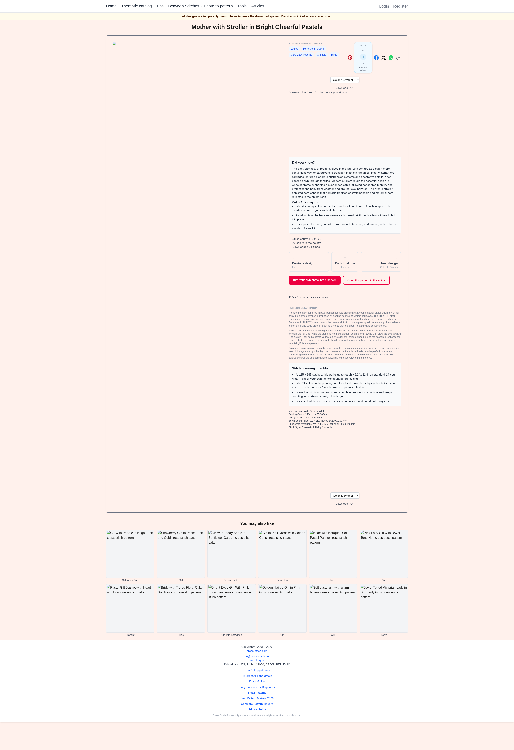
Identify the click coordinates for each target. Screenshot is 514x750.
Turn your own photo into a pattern (315, 279)
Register (400, 6)
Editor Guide (257, 681)
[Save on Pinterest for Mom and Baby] (350, 57)
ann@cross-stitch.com (257, 656)
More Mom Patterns (313, 48)
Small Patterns (257, 692)
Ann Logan (257, 660)
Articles (257, 6)
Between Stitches (183, 6)
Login (384, 6)
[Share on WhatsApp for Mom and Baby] (391, 57)
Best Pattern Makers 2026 (257, 698)
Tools (242, 6)
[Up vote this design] (363, 50)
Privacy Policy (257, 709)
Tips (160, 6)
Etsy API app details (257, 670)
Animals (321, 54)
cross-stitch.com (257, 650)
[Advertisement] (345, 125)
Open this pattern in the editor (366, 280)
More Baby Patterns (301, 54)
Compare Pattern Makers (257, 703)
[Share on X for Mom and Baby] (383, 57)
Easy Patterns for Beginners (257, 687)
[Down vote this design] (363, 63)
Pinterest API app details (257, 675)
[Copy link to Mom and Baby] (398, 57)
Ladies (294, 48)
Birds (334, 54)
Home (111, 6)
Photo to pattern (218, 6)
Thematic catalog (136, 6)
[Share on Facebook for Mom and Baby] (376, 57)
